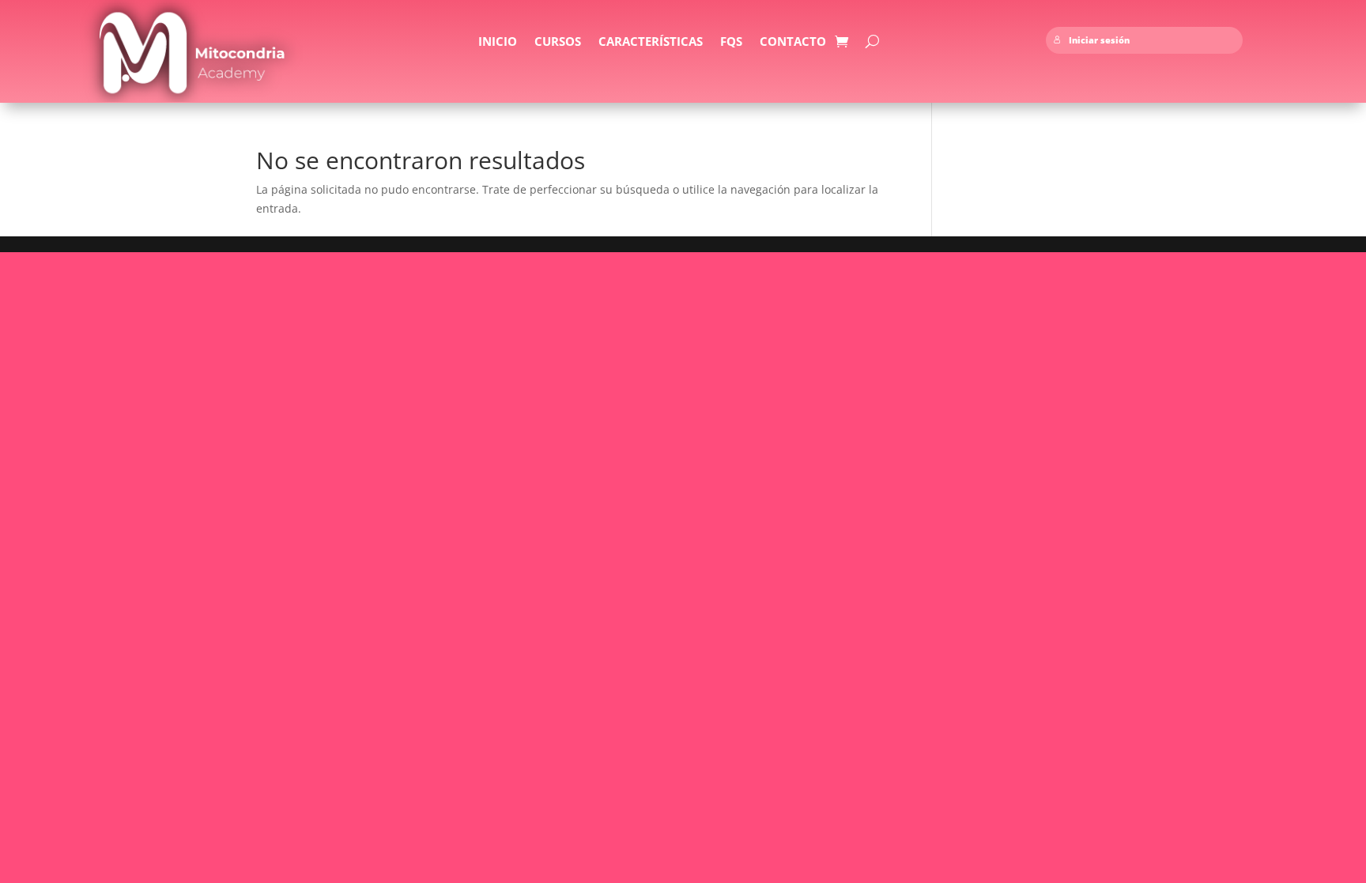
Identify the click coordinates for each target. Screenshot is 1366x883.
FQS (731, 42)
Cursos (557, 42)
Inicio (497, 42)
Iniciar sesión (1099, 40)
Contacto (793, 42)
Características (650, 42)
